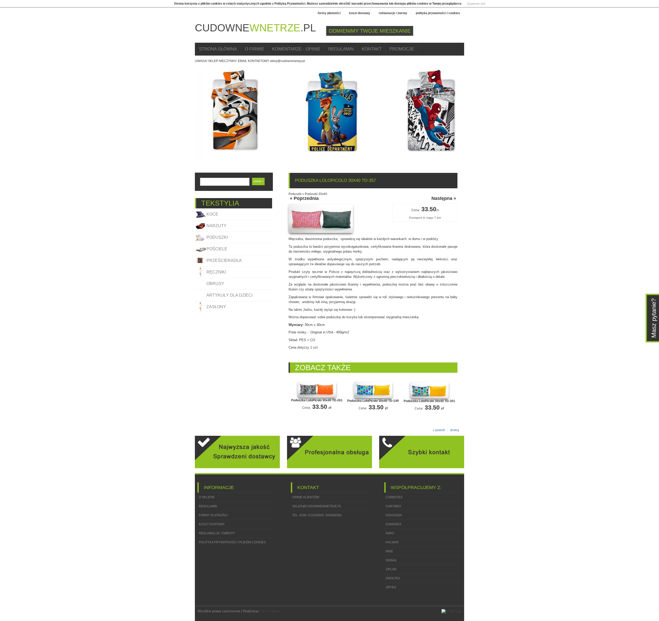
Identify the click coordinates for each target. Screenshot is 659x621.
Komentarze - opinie (296, 49)
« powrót (439, 430)
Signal (391, 560)
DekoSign (394, 515)
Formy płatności (329, 13)
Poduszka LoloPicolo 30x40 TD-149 (373, 401)
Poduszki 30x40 (316, 194)
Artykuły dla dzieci (229, 295)
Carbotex (394, 497)
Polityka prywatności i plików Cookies (232, 542)
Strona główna (218, 49)
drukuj (454, 430)
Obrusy (215, 283)
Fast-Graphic (270, 611)
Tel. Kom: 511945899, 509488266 (317, 515)
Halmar (392, 542)
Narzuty (216, 226)
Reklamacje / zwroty (393, 13)
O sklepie (207, 497)
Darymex (393, 506)
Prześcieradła (224, 260)
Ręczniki (216, 272)
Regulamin (341, 49)
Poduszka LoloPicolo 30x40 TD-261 (317, 400)
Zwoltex (393, 578)
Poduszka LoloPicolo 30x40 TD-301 (429, 401)
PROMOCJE (401, 49)
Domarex (393, 524)
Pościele (216, 249)
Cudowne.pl (255, 27)
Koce (212, 214)
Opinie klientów (305, 497)
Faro (390, 533)
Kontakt (371, 49)
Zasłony (216, 307)
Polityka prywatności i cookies (438, 13)
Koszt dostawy (359, 13)
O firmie (254, 49)
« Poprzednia (304, 198)
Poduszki (217, 237)
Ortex (391, 587)
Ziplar (391, 569)
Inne (389, 551)
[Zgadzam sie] (476, 3)
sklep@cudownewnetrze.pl (317, 506)
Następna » (443, 198)
